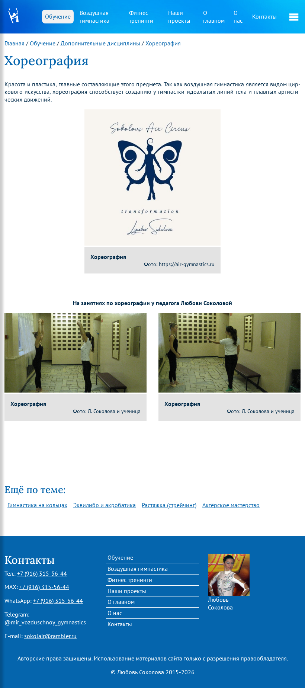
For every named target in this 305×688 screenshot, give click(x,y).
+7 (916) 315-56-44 (42, 573)
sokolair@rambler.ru (50, 636)
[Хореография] (152, 176)
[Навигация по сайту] (294, 17)
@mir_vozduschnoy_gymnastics (45, 622)
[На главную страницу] (15, 17)
